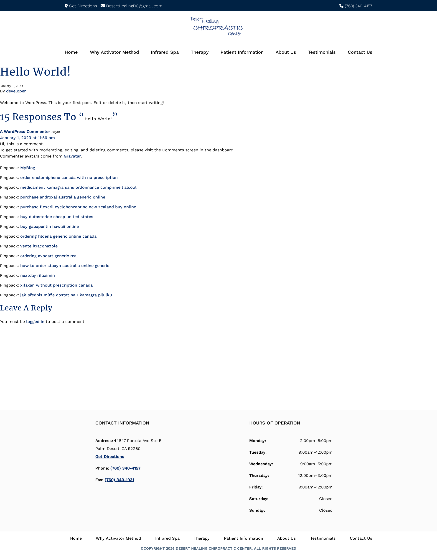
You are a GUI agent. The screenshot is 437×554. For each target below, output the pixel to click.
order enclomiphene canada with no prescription (69, 177)
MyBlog (27, 167)
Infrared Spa (165, 52)
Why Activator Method (114, 52)
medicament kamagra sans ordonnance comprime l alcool (78, 187)
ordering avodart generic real (49, 255)
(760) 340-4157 (125, 468)
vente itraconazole (39, 246)
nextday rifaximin (37, 275)
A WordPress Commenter (25, 131)
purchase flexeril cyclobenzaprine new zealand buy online (78, 206)
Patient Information (242, 52)
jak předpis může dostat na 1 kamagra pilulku (66, 294)
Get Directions (109, 456)
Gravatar (72, 156)
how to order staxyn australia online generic (64, 265)
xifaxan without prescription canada (56, 285)
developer (16, 91)
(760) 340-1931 (119, 479)
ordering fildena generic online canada (58, 236)
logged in (35, 321)
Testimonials (322, 52)
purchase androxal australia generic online (62, 197)
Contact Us (360, 52)
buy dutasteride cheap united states (56, 216)
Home (71, 52)
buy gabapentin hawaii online (49, 226)
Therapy (200, 52)
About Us (286, 52)
